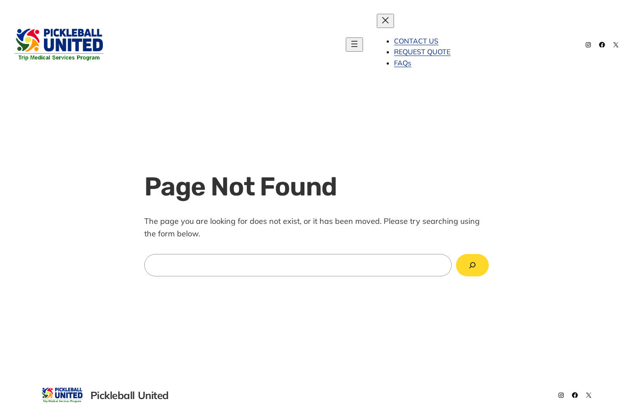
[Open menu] (354, 44)
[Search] (472, 265)
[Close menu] (385, 21)
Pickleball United (162, 44)
